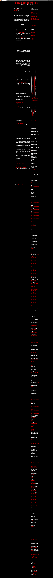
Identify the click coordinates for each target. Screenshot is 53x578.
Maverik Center (32, 295)
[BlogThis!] (21, 24)
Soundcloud (32, 19)
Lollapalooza (32, 429)
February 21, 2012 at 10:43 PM (20, 123)
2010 (32, 113)
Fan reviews (32, 558)
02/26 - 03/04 (33, 94)
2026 (32, 38)
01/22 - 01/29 (33, 108)
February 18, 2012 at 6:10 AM (22, 69)
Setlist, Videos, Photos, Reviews (35, 439)
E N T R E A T (17, 37)
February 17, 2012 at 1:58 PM (20, 32)
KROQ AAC (34, 573)
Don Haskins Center (33, 405)
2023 (32, 41)
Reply (16, 30)
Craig (16, 78)
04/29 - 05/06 (33, 85)
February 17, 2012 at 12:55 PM (22, 28)
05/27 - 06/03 (33, 81)
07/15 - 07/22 (33, 74)
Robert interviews (33, 465)
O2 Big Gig (34, 567)
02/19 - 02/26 (33, 95)
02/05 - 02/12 (33, 106)
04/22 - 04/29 (33, 86)
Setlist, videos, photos (33, 490)
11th (38, 254)
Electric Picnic (32, 526)
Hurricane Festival (33, 483)
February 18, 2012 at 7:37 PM (20, 102)
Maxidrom (32, 477)
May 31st (32, 550)
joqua (16, 102)
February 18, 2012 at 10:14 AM (22, 82)
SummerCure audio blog (34, 467)
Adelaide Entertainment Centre (34, 245)
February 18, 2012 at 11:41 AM (22, 88)
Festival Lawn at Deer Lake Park (34, 289)
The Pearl (35, 562)
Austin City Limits (33, 409)
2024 (32, 40)
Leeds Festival (32, 523)
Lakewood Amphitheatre (34, 332)
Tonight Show (35, 571)
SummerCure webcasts (33, 466)
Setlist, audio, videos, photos (34, 484)
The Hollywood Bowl (33, 276)
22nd (37, 277)
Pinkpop (32, 471)
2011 (32, 112)
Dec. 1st (32, 225)
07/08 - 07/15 (33, 75)
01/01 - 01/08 (33, 111)
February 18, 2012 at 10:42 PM (20, 106)
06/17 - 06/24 (33, 78)
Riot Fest (32, 365)
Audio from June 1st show (34, 553)
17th (38, 230)
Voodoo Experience (33, 412)
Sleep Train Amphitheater (34, 272)
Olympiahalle (32, 151)
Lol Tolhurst (32, 23)
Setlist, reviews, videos (33, 305)
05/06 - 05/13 (33, 84)
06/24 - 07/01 (33, 77)
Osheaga (32, 426)
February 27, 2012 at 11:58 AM (20, 163)
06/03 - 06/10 (33, 80)
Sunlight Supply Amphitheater (34, 283)
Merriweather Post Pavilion (34, 325)
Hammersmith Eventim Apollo (34, 342)
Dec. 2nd (34, 225)
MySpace (35, 19)
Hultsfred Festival (33, 480)
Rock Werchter (32, 489)
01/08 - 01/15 (33, 110)
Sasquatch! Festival (33, 286)
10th (37, 254)
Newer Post (15, 183)
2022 (32, 42)
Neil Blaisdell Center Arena (34, 423)
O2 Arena (32, 148)
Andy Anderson (32, 31)
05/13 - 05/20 (33, 83)
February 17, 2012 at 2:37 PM (22, 37)
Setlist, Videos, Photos (33, 343)
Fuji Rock (32, 420)
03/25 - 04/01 (33, 90)
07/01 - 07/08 (33, 76)
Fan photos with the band (34, 557)
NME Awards (35, 566)
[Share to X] (22, 24)
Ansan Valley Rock (33, 417)
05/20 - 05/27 (33, 82)
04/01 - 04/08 (33, 89)
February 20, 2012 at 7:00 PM (22, 111)
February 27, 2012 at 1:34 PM (22, 167)
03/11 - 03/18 (33, 92)
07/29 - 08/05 (33, 72)
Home (21, 183)
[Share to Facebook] (23, 24)
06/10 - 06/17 (33, 79)
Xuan (16, 32)
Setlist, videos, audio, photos (34, 487)
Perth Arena (32, 248)
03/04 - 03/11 (33, 93)
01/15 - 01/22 (33, 109)
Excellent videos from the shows (35, 554)
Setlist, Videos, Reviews (34, 120)
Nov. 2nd (34, 169)
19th (38, 322)
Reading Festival (33, 520)
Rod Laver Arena (33, 242)
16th (37, 230)
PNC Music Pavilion (33, 329)
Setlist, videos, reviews (33, 257)
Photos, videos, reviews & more (34, 547)
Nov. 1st (32, 169)
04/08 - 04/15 (33, 88)
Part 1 (36, 568)
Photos (16, 10)
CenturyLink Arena (33, 292)
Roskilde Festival (33, 495)
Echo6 (16, 43)
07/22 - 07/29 (33, 73)
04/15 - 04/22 (33, 87)
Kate (16, 163)
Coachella (35, 563)
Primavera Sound (33, 474)
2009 (32, 114)
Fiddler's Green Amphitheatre (34, 298)
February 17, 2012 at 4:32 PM (20, 43)
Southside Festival (33, 486)
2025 (32, 39)
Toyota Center (32, 259)
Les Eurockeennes (33, 492)
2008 (32, 115)
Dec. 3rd (37, 225)
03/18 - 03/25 (33, 91)
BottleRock (32, 386)
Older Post (28, 183)
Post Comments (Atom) (20, 184)
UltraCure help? (34, 97)
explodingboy (17, 69)
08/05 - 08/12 (33, 71)
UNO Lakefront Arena (33, 253)
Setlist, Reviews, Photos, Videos (35, 123)
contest (38, 382)
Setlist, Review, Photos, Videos (34, 372)
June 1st (32, 551)
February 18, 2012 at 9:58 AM (21, 78)
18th (37, 322)
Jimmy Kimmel (35, 574)
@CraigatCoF (34, 10)
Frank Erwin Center (33, 256)
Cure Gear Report (33, 556)
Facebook (38, 19)
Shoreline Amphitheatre (33, 280)
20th (31, 323)
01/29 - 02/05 (33, 107)
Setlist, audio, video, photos (34, 508)
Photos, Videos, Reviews (34, 539)
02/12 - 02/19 (33, 96)
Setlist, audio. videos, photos (34, 505)
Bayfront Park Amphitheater (34, 335)
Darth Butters (17, 167)
